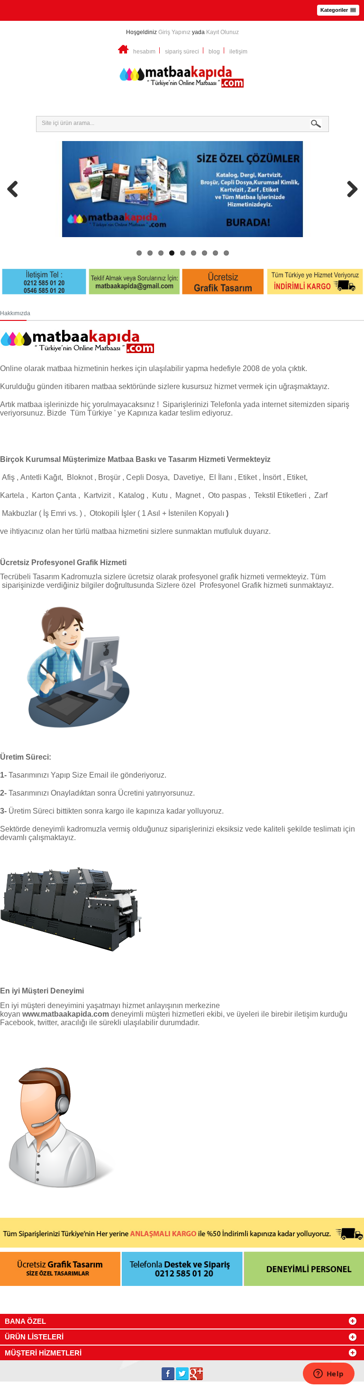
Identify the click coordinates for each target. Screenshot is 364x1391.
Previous (16, 188)
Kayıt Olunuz (222, 32)
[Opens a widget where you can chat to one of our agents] (328, 1374)
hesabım (144, 51)
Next (348, 188)
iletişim (238, 51)
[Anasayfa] (123, 51)
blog (214, 51)
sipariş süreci (182, 51)
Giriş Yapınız (174, 32)
